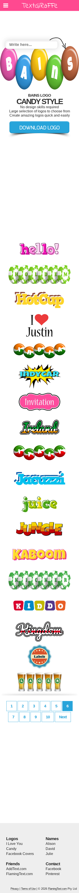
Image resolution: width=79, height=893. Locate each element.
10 (48, 717)
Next (63, 717)
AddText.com (16, 869)
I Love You (14, 844)
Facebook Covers (20, 854)
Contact (53, 864)
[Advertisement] (40, 23)
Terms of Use (28, 888)
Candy (11, 849)
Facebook (53, 869)
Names (52, 838)
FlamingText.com (19, 874)
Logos (12, 838)
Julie (49, 854)
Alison (51, 844)
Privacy (15, 888)
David (50, 849)
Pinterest (52, 874)
